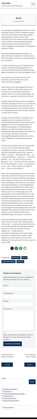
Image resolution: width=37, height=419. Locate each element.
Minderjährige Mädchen (10, 389)
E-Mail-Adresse (8, 293)
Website (6, 301)
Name (5, 285)
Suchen (3, 378)
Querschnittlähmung (8, 261)
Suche (32, 382)
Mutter (24, 257)
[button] (12, 248)
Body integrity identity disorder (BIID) (13, 394)
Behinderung (16, 257)
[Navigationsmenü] (33, 4)
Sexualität (20, 261)
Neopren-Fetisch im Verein (10, 400)
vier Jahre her (16, 30)
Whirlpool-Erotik (8, 396)
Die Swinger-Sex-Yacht (9, 398)
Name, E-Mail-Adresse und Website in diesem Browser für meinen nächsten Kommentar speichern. (18, 337)
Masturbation (7, 391)
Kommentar (7, 309)
